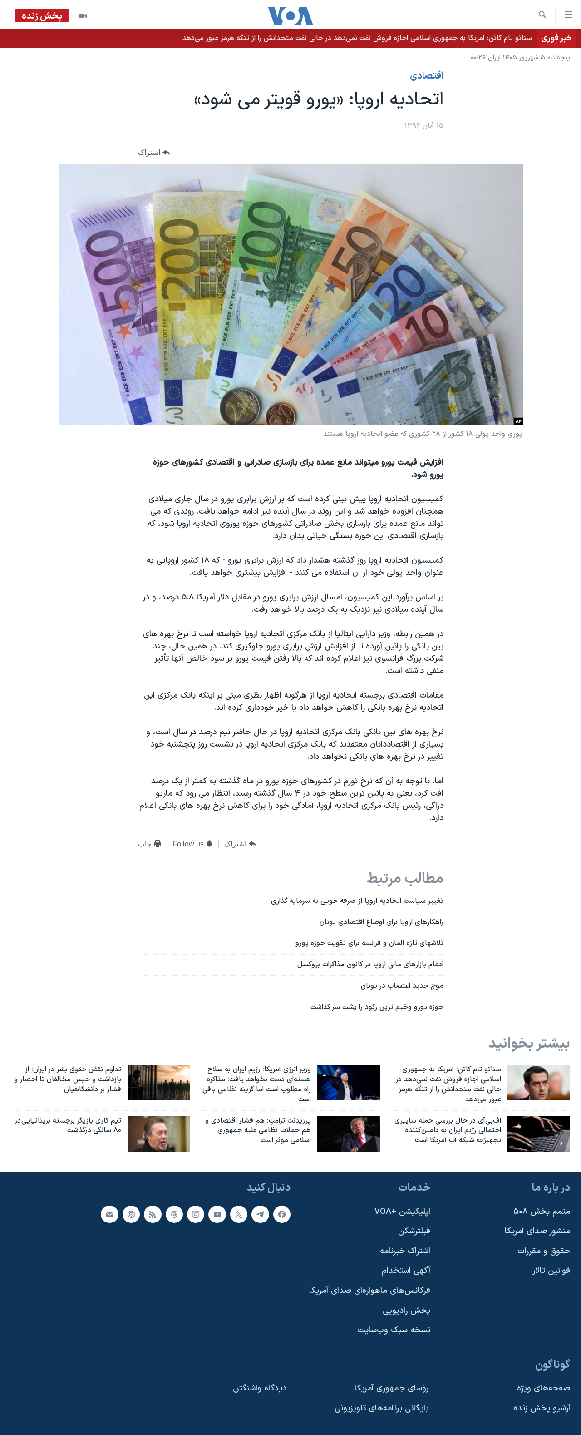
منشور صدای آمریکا (537, 1231)
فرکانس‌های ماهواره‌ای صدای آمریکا (369, 1291)
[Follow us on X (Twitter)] (238, 1214)
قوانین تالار (551, 1271)
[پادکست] (131, 1214)
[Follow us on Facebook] (281, 1214)
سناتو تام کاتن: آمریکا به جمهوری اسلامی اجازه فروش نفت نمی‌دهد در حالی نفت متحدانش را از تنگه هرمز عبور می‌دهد (357, 38)
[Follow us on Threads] (174, 1214)
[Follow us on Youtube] (217, 1214)
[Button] (154, 152)
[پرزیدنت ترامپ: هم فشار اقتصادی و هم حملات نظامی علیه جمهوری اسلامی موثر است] (348, 1134)
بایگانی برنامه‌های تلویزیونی (381, 1408)
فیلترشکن (414, 1231)
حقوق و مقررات (543, 1251)
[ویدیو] (83, 16)
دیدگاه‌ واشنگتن (259, 1389)
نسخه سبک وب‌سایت (393, 1331)
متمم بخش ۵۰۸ (541, 1212)
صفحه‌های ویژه (543, 1389)
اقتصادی (426, 76)
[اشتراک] (109, 1214)
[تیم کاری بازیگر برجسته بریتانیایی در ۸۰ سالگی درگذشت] (159, 1134)
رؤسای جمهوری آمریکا (391, 1389)
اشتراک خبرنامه (405, 1251)
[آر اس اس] (152, 1214)
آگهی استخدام (406, 1271)
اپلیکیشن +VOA (402, 1212)
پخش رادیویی (406, 1311)
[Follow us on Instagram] (195, 1214)
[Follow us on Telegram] (260, 1214)
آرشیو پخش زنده (541, 1408)
